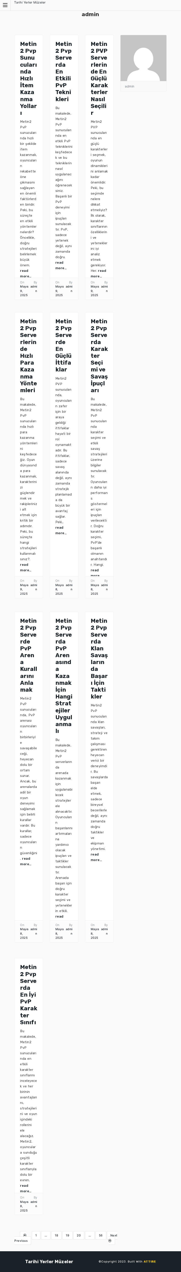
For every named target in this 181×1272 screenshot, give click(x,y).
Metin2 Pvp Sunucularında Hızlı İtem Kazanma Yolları (28, 78)
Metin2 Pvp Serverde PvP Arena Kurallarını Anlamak (28, 655)
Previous (21, 1240)
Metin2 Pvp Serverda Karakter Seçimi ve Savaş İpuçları (99, 356)
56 (101, 1235)
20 (79, 1235)
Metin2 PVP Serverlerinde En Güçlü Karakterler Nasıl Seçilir (99, 78)
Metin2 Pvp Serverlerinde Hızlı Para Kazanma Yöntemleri (28, 356)
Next (113, 1235)
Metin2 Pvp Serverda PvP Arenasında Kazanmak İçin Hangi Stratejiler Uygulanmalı (63, 675)
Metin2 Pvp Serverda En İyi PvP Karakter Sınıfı (28, 995)
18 (56, 1235)
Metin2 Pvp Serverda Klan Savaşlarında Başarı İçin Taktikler (99, 658)
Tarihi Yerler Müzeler (30, 2)
